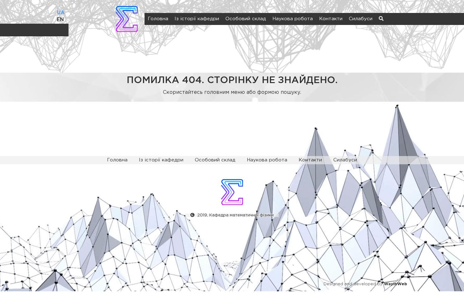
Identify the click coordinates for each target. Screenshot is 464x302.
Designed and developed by (365, 284)
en (60, 19)
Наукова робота (292, 19)
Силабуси (360, 19)
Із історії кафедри (197, 19)
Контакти (330, 19)
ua (61, 12)
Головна (158, 19)
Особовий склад (245, 19)
